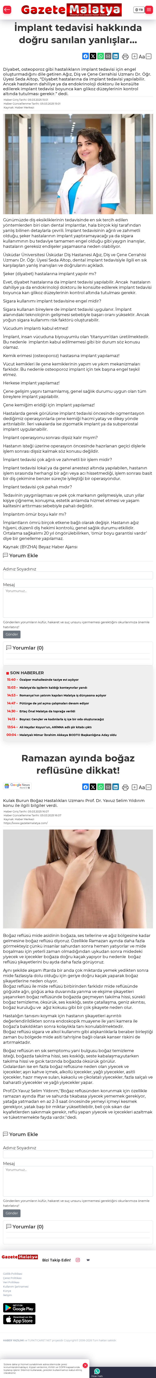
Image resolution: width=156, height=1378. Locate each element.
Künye (7, 1290)
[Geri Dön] (7, 10)
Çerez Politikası (12, 1278)
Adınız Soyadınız (19, 569)
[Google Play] (78, 1308)
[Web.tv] (88, 1260)
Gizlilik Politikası (12, 1273)
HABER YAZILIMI (13, 1340)
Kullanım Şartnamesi (15, 1286)
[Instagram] (78, 1260)
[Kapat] (85, 1365)
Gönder (12, 634)
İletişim (7, 1295)
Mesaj (9, 584)
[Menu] (149, 10)
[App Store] (78, 1319)
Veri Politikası (11, 1282)
